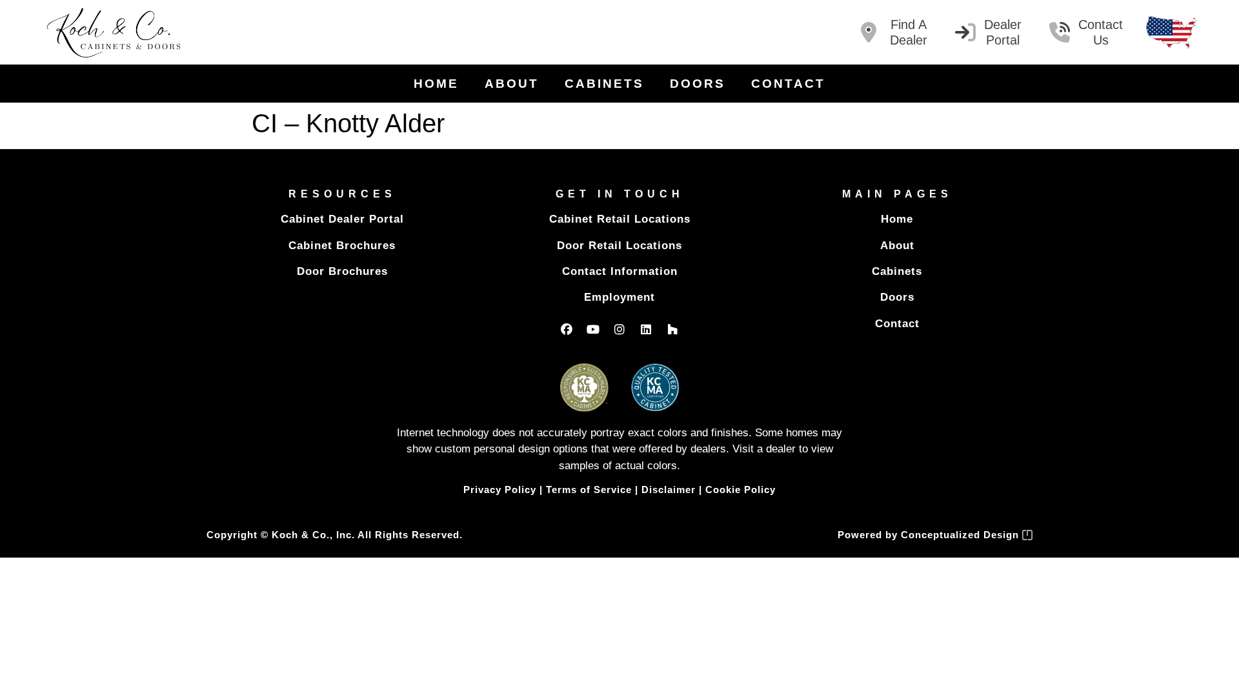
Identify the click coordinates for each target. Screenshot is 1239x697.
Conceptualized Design (961, 534)
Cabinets (604, 83)
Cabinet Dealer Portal (342, 219)
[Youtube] (593, 329)
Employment (619, 297)
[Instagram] (619, 329)
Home (436, 83)
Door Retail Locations (619, 245)
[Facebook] (566, 329)
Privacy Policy (499, 489)
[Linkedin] (646, 329)
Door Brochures (342, 271)
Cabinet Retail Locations (619, 219)
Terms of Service (589, 489)
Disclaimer (668, 489)
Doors (697, 83)
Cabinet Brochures (342, 245)
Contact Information (620, 271)
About (512, 83)
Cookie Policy (740, 489)
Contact (788, 83)
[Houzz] (672, 329)
